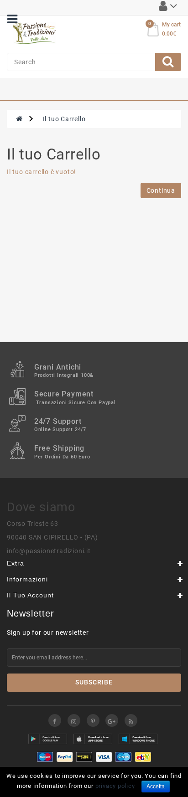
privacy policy (115, 785)
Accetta (155, 786)
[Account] (168, 8)
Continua (160, 190)
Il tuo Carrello (64, 119)
